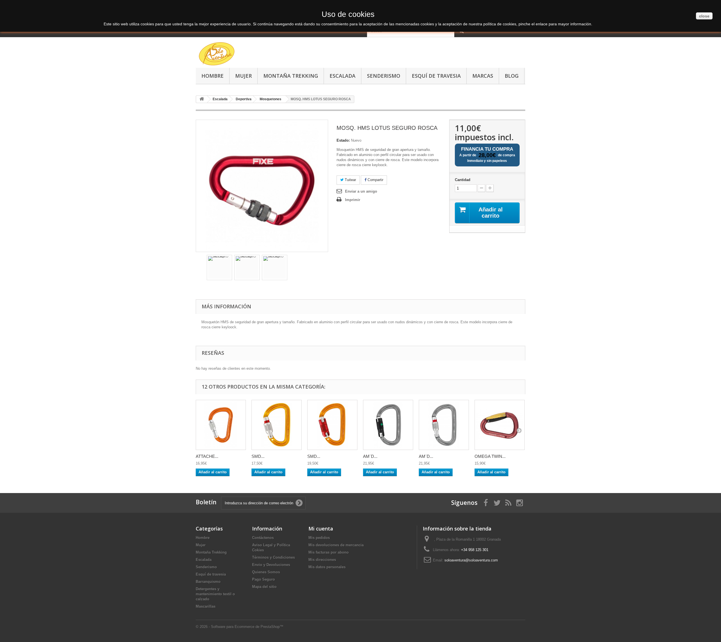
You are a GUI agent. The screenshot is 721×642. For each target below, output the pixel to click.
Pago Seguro (263, 579)
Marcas (482, 75)
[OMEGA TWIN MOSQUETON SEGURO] (500, 425)
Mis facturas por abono (328, 552)
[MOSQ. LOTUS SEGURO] (219, 267)
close (704, 16)
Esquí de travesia (436, 75)
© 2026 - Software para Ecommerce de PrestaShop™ (239, 627)
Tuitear (350, 180)
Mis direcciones (322, 560)
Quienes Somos (266, 572)
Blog (512, 75)
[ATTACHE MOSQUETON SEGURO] (221, 425)
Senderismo (383, 75)
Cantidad (462, 180)
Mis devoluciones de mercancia (336, 545)
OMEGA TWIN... (490, 456)
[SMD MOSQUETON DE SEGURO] (277, 425)
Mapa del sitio (264, 587)
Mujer (243, 75)
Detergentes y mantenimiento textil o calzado (215, 594)
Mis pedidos (319, 538)
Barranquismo (208, 581)
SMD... (258, 456)
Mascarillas (205, 606)
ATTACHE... (207, 456)
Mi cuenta (320, 528)
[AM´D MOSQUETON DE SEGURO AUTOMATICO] (388, 425)
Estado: (343, 140)
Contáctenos (263, 538)
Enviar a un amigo (361, 191)
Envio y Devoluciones (271, 565)
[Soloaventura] (248, 54)
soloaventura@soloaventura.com (471, 560)
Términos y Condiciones (273, 557)
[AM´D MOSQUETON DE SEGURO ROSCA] (444, 425)
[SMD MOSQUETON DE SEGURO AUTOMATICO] (332, 425)
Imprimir (352, 200)
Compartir (374, 180)
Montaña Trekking (290, 75)
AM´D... (370, 456)
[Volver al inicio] (201, 99)
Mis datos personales (327, 567)
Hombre (212, 75)
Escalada (342, 75)
